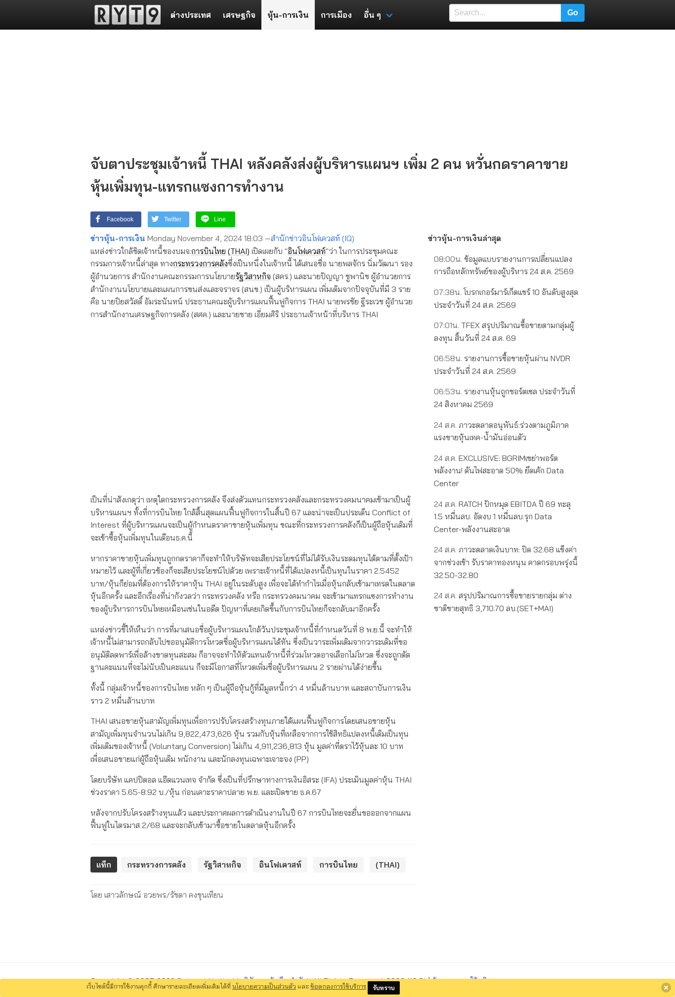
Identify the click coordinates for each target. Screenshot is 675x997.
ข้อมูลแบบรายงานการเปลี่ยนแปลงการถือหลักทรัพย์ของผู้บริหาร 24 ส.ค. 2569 (504, 265)
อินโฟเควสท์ (307, 251)
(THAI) (239, 251)
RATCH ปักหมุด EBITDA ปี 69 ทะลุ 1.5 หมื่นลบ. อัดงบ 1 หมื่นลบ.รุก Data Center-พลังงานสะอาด (502, 516)
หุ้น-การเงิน (288, 15)
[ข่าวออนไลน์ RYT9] (124, 15)
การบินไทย (208, 251)
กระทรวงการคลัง (200, 263)
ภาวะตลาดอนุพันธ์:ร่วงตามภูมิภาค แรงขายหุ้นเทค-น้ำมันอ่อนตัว (501, 431)
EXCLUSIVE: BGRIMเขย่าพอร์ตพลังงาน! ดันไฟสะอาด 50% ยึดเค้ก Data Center (499, 470)
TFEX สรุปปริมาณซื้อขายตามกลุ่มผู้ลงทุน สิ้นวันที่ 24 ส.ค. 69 (504, 331)
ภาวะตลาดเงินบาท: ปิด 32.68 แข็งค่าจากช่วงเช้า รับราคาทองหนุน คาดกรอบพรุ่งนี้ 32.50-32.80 (506, 562)
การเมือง (336, 15)
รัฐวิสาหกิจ (253, 276)
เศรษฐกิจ (239, 15)
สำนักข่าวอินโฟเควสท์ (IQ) (312, 238)
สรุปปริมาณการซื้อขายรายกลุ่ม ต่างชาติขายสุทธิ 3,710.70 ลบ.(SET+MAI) (503, 601)
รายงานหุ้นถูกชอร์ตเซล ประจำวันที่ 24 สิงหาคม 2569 (504, 397)
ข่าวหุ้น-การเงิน (117, 238)
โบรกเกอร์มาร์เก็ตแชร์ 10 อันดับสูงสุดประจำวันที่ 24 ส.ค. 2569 (506, 298)
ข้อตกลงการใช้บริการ (338, 986)
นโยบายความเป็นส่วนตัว (264, 986)
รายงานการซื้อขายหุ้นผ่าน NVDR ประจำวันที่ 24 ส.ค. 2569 (502, 364)
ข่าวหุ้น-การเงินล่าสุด (464, 238)
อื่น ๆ (372, 15)
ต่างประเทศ (190, 15)
